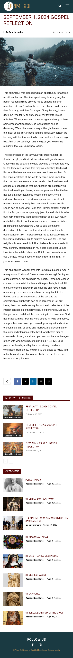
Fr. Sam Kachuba (14, 32)
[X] (25, 381)
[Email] (41, 381)
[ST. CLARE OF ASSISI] (13, 580)
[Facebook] (17, 381)
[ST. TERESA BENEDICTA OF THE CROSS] (13, 618)
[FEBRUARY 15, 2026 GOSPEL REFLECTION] (13, 412)
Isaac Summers (33, 525)
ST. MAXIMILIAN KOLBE (36, 537)
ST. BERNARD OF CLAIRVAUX (39, 499)
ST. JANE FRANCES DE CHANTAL (41, 556)
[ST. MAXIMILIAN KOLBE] (13, 542)
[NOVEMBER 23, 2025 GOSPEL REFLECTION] (13, 449)
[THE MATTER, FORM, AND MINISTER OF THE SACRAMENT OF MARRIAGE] (13, 523)
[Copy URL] (48, 381)
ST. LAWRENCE (32, 593)
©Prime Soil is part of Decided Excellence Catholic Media (36, 650)
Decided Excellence (34, 483)
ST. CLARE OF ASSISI (35, 575)
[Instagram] (40, 645)
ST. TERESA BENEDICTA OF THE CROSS (44, 612)
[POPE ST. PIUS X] (13, 485)
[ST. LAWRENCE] (13, 599)
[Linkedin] (33, 381)
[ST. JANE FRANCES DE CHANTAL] (13, 561)
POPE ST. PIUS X (33, 480)
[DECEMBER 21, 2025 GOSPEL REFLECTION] (13, 430)
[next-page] (11, 461)
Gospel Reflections (12, 417)
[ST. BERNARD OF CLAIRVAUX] (13, 504)
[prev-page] (5, 461)
